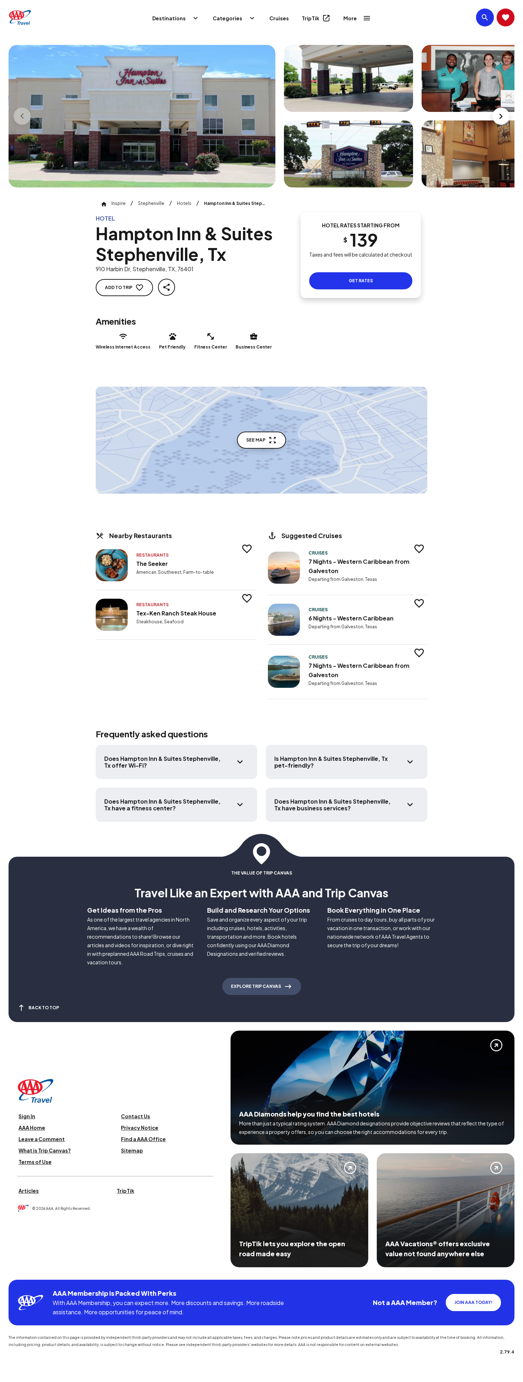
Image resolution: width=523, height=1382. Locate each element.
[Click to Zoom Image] (142, 116)
